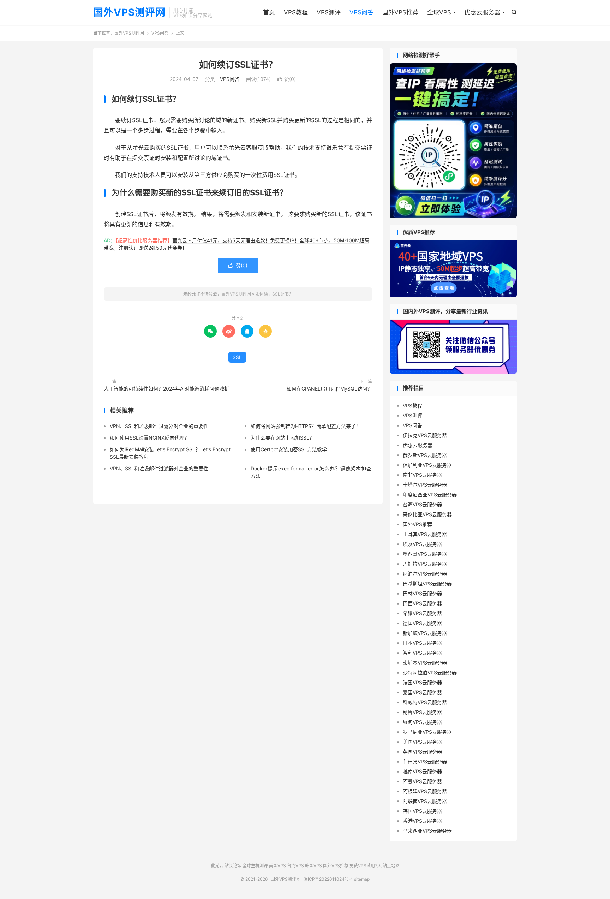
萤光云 (217, 865)
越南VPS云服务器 (422, 771)
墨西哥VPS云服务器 (425, 554)
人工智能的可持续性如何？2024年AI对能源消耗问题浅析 (166, 389)
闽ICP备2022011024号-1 (328, 879)
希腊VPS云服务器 (422, 613)
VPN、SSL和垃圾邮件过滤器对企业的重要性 (159, 426)
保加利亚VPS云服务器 (427, 465)
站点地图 (391, 865)
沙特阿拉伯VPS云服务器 (430, 672)
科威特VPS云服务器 (425, 702)
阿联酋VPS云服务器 (425, 801)
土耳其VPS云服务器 (425, 534)
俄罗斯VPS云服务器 (425, 455)
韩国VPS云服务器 (422, 811)
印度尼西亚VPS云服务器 (430, 495)
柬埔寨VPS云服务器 (425, 663)
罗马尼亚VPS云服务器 (427, 732)
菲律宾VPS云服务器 (425, 761)
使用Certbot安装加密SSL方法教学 (289, 449)
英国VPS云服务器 (422, 752)
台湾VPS (295, 865)
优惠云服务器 (482, 12)
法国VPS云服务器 (422, 682)
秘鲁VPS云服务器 (422, 712)
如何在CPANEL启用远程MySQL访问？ (329, 389)
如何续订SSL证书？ (238, 64)
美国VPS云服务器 (422, 742)
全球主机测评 (255, 865)
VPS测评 (329, 12)
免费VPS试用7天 (365, 865)
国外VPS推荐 (400, 12)
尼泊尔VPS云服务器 (425, 574)
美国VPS (277, 865)
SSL (237, 357)
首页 (269, 12)
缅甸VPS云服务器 (422, 722)
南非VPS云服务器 (422, 475)
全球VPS (439, 12)
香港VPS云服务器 (422, 821)
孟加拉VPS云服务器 (425, 564)
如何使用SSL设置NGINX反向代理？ (149, 438)
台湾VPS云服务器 (422, 504)
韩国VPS (313, 865)
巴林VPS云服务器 (422, 593)
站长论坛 (233, 865)
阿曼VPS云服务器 (422, 781)
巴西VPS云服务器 (422, 603)
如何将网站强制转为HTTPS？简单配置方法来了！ (306, 426)
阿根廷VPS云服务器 (425, 791)
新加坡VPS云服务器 (425, 633)
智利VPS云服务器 (422, 653)
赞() (286, 79)
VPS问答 (361, 12)
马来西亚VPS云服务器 (427, 831)
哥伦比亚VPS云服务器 (427, 514)
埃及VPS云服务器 (422, 544)
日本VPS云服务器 (422, 643)
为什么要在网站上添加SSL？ (282, 438)
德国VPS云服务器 (422, 623)
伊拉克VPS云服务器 (425, 435)
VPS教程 (296, 12)
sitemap (362, 879)
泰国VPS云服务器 (422, 692)
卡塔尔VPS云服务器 (425, 485)
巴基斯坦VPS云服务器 (427, 584)
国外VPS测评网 (129, 12)
